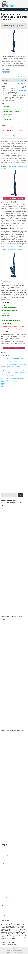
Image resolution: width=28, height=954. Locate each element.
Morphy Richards (20, 931)
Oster (5, 932)
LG (19, 929)
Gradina (4, 879)
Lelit (17, 929)
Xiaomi (2, 938)
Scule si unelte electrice (7, 901)
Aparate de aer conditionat (8, 849)
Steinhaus (12, 935)
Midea (10, 931)
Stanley (2, 935)
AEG (2, 923)
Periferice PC (5, 893)
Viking (19, 937)
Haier (19, 926)
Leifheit (14, 929)
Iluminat (4, 883)
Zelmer (13, 938)
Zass (10, 938)
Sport (3, 905)
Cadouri (4, 865)
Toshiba (3, 937)
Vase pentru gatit (6, 915)
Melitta (6, 931)
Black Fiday (4, 861)
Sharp (23, 934)
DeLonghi (19, 924)
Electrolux (7, 926)
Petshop (4, 895)
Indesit (22, 927)
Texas (25, 935)
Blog (3, 863)
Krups (6, 929)
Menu (2, 9)
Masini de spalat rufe (7, 889)
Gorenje (12, 926)
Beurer (22, 923)
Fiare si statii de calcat (7, 877)
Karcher (3, 929)
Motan (2, 932)
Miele (13, 931)
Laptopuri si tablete (6, 887)
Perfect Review (15, 949)
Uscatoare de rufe (6, 913)
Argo (11, 923)
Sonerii (3, 903)
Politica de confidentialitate (8, 942)
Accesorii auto (5, 847)
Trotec (9, 937)
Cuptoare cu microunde (7, 871)
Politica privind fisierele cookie (9, 944)
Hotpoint (11, 927)
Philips (23, 932)
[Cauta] (20, 495)
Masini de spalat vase (7, 891)
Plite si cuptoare (6, 897)
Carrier (10, 924)
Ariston (15, 923)
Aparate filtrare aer (6, 853)
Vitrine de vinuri (6, 917)
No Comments (9, 361)
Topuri (3, 911)
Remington (9, 934)
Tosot (6, 937)
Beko (18, 923)
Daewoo (14, 924)
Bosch (6, 352)
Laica (9, 929)
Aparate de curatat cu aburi (8, 851)
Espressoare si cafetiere (7, 875)
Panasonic (18, 932)
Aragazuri (4, 857)
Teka (20, 935)
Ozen (13, 932)
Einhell (2, 926)
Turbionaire (15, 937)
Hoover (7, 927)
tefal (17, 935)
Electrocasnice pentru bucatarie (9, 873)
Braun (2, 924)
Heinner (3, 927)
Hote (3, 881)
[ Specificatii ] (6, 72)
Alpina (4, 923)
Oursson (10, 932)
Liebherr (22, 929)
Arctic (8, 923)
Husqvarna (17, 927)
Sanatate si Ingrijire (6, 899)
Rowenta (14, 934)
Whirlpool (24, 937)
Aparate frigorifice (6, 855)
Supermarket (5, 907)
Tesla (22, 935)
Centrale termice (6, 869)
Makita (2, 931)
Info (3, 885)
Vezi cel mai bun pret (8, 136)
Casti (3, 867)
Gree (16, 926)
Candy (6, 924)
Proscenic (3, 934)
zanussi (7, 938)
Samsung (19, 934)
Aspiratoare (3, 21)
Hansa (22, 926)
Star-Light (7, 935)
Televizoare (4, 909)
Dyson (23, 924)
